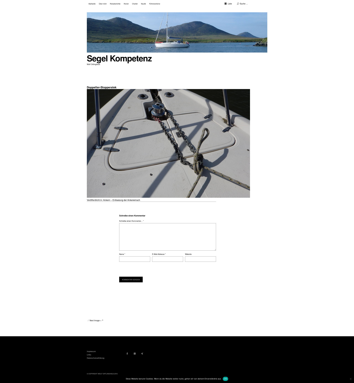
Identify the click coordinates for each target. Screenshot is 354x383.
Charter (135, 3)
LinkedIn (134, 353)
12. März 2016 (92, 81)
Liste (230, 3)
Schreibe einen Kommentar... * (131, 221)
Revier (126, 3)
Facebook (127, 353)
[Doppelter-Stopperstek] (168, 196)
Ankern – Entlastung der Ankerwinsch (121, 200)
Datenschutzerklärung (95, 358)
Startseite (92, 3)
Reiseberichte (115, 3)
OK (225, 379)
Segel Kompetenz (119, 58)
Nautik (143, 3)
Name (122, 254)
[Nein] (350, 378)
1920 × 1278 (92, 84)
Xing (142, 353)
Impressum (91, 351)
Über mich (103, 3)
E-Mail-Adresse (159, 254)
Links (89, 354)
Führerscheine (154, 3)
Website (188, 254)
